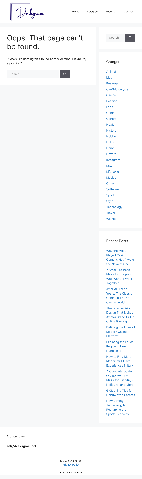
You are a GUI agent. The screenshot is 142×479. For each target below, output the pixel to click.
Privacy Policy (71, 464)
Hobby (111, 136)
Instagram (92, 11)
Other (110, 183)
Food (109, 107)
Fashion (111, 101)
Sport (110, 195)
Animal (111, 71)
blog (109, 77)
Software (112, 189)
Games (111, 113)
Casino (111, 95)
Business (112, 83)
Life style (112, 171)
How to (111, 154)
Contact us (130, 11)
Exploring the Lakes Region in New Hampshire (120, 346)
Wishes (111, 218)
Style (109, 201)
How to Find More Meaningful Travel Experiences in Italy (119, 361)
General (111, 118)
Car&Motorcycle (117, 89)
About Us (111, 11)
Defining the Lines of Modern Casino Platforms (120, 332)
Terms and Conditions (71, 472)
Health (111, 124)
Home (75, 11)
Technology (114, 207)
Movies (111, 177)
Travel (110, 213)
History (111, 130)
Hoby (110, 142)
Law (109, 166)
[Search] (65, 74)
